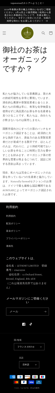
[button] (4, 33)
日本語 (26, 364)
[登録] (45, 312)
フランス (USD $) (25, 346)
